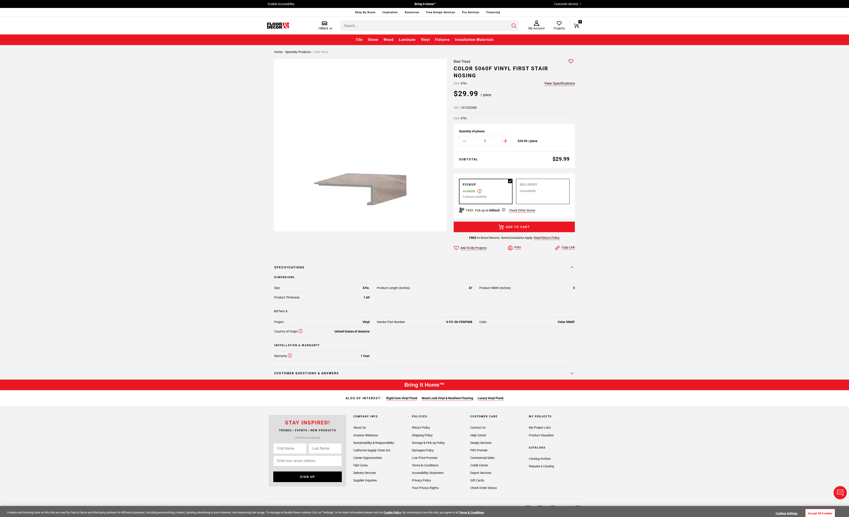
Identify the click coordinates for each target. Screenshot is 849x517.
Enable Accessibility (281, 4)
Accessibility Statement (428, 473)
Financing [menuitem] (493, 12)
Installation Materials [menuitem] (474, 40)
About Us (359, 428)
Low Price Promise (424, 458)
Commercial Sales (482, 458)
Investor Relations (365, 435)
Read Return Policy (547, 237)
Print (517, 247)
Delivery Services (364, 473)
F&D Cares (360, 465)
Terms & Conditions (425, 465)
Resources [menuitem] (412, 12)
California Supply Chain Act (371, 450)
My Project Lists (540, 428)
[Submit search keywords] (514, 25)
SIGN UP (307, 477)
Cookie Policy (392, 512)
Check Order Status (483, 488)
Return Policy (421, 428)
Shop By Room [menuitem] (365, 12)
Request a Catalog (541, 466)
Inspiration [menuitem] (390, 12)
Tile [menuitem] (359, 40)
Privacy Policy (421, 480)
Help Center (478, 435)
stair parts (321, 52)
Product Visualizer (541, 435)
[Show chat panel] (840, 492)
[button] (324, 26)
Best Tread (462, 61)
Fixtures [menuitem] (442, 40)
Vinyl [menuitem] (425, 40)
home (278, 52)
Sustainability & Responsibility (373, 443)
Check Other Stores (522, 210)
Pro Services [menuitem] (470, 12)
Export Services (480, 473)
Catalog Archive (540, 458)
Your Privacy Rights (425, 488)
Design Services (480, 443)
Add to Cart (518, 227)
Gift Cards (477, 480)
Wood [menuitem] (389, 40)
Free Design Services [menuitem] (440, 12)
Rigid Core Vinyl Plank (401, 398)
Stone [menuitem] (373, 40)
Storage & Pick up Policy (428, 443)
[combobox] (429, 25)
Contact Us (478, 428)
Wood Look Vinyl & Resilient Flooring (447, 398)
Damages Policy (423, 450)
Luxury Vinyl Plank (490, 398)
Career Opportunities (367, 458)
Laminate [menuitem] (407, 40)
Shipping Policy (422, 435)
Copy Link (568, 247)
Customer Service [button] (566, 4)
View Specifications (559, 83)
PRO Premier (479, 450)
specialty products (298, 52)
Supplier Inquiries (365, 480)
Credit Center (479, 465)
